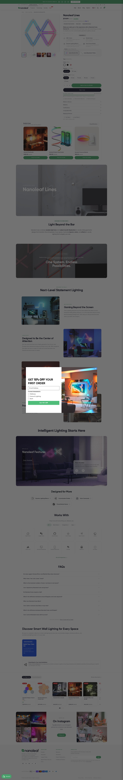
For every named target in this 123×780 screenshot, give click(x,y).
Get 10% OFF (44, 403)
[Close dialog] (96, 369)
